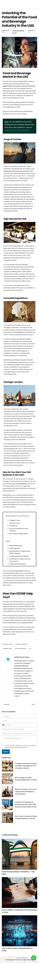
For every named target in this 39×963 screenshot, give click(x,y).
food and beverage (20, 648)
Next (33, 704)
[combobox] (19, 729)
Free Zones (18, 571)
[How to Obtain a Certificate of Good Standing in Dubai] (19, 892)
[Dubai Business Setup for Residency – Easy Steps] (19, 854)
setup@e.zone (20, 632)
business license (7, 644)
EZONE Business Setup (21, 657)
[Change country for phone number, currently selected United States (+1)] (4, 725)
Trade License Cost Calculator (17, 130)
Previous (7, 704)
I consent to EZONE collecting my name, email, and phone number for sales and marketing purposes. (20, 746)
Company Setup (7, 648)
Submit (5, 752)
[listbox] (19, 734)
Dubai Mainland (21, 484)
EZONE (7, 602)
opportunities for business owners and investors (19, 86)
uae (30, 648)
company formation (21, 644)
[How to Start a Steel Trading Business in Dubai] (19, 931)
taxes (13, 362)
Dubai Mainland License (15, 505)
